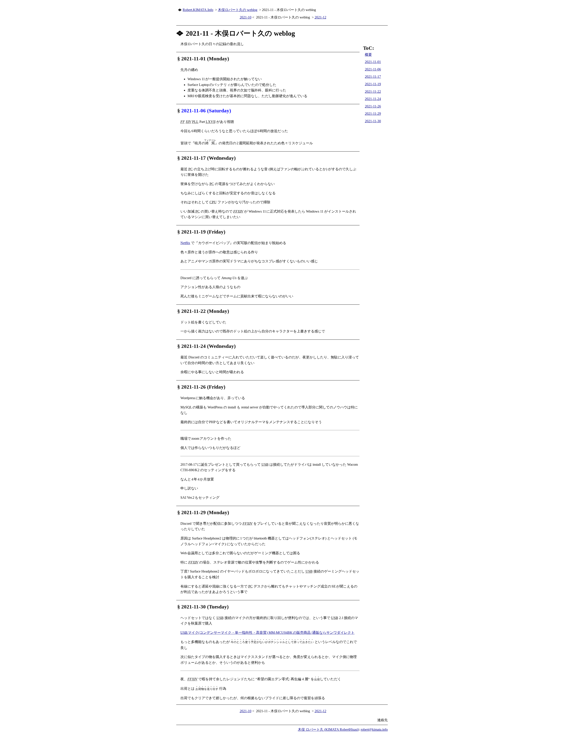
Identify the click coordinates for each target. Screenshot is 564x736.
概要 (368, 54)
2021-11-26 (373, 106)
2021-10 (245, 17)
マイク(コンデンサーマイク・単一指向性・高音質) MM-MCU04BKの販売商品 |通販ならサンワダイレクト (267, 632)
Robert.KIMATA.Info (198, 10)
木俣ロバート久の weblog (237, 10)
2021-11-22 (373, 91)
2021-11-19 (373, 84)
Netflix (185, 243)
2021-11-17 (373, 76)
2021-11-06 (373, 69)
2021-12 (320, 17)
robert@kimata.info (374, 729)
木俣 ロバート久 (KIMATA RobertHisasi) (328, 729)
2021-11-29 (373, 113)
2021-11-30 (373, 121)
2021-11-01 (373, 62)
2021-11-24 (373, 99)
